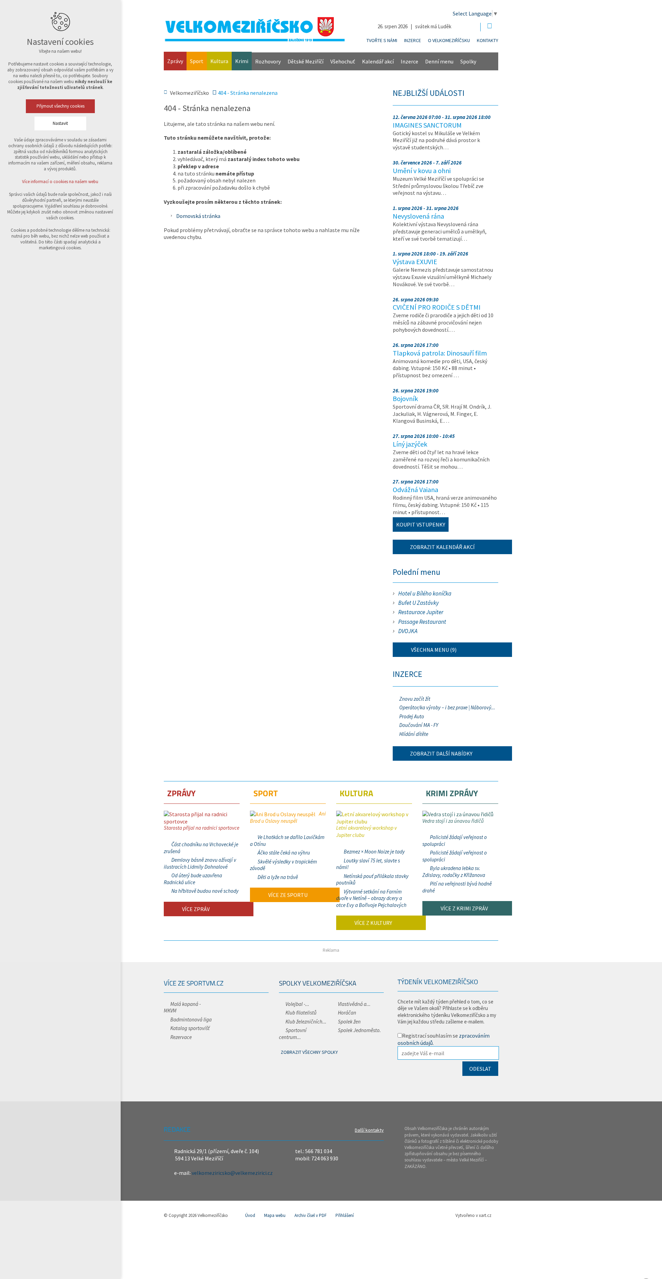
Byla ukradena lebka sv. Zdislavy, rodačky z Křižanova (453, 871)
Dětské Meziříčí (305, 61)
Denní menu (439, 61)
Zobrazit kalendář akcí (442, 546)
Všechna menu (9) (433, 649)
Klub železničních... (306, 1021)
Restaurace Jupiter (420, 612)
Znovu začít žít (414, 699)
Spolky (468, 61)
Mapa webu (274, 1215)
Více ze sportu (287, 894)
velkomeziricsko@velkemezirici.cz (232, 1172)
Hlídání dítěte (413, 734)
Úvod (250, 1215)
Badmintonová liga (191, 1019)
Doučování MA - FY (418, 725)
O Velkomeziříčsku (449, 40)
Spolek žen (349, 1021)
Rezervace (181, 1037)
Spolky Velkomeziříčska (317, 983)
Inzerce (412, 40)
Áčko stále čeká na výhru (284, 852)
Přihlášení (344, 1215)
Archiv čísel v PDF (310, 1215)
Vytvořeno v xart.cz (473, 1215)
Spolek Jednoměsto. (359, 1030)
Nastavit (60, 123)
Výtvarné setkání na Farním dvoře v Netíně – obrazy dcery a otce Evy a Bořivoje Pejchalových (371, 898)
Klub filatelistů (301, 1012)
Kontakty (487, 40)
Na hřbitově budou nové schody (205, 891)
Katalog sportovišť (190, 1028)
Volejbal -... (297, 1004)
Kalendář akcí (378, 61)
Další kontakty (369, 1130)
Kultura (219, 61)
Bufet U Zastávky (418, 603)
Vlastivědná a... (354, 1004)
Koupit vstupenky (420, 524)
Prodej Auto (411, 716)
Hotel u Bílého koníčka (424, 593)
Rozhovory (268, 61)
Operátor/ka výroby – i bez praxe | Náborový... (447, 707)
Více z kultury (372, 922)
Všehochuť (342, 61)
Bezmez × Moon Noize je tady (374, 851)
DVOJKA (408, 631)
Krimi (241, 61)
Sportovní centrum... (293, 1033)
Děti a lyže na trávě (278, 877)
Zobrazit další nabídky (441, 753)
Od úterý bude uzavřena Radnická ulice (193, 879)
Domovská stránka (198, 215)
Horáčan (347, 1012)
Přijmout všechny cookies (60, 106)
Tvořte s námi (382, 40)
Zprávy (175, 61)
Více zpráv (195, 909)
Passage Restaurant (422, 622)
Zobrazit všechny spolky (309, 1052)
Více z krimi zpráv (464, 908)
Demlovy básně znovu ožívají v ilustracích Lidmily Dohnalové (200, 863)
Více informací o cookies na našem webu (60, 181)
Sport (196, 61)
